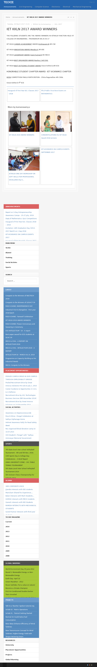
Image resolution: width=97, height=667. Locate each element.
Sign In (92, 2)
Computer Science (42, 7)
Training (9, 257)
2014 (7, 527)
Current (9, 522)
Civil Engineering (25, 7)
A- (73, 17)
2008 (7, 556)
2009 (7, 551)
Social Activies (11, 262)
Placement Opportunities (16, 650)
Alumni (8, 253)
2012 (7, 536)
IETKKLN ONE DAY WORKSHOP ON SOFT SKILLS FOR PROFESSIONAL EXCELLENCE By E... (22, 177)
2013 (7, 531)
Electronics (56, 7)
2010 (7, 546)
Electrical (66, 7)
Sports (8, 267)
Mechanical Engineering (82, 7)
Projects (9, 655)
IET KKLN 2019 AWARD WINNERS (21, 135)
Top (4, 665)
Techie (8, 248)
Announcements (10, 7)
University (10, 645)
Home (8, 17)
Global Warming (12, 659)
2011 (7, 541)
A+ (68, 17)
